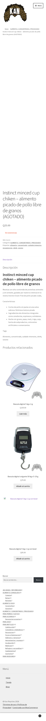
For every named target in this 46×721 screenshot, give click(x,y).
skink (15, 248)
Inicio (6, 29)
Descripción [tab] (7, 259)
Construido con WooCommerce (25, 707)
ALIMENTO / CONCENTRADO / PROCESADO (24, 29)
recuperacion (7, 248)
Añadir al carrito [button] (23, 486)
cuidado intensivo (34, 245)
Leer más (23, 414)
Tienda (8, 682)
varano (20, 248)
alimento (13, 245)
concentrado (22, 245)
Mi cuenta (7, 717)
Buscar (5, 576)
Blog (8, 687)
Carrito (35, 715)
